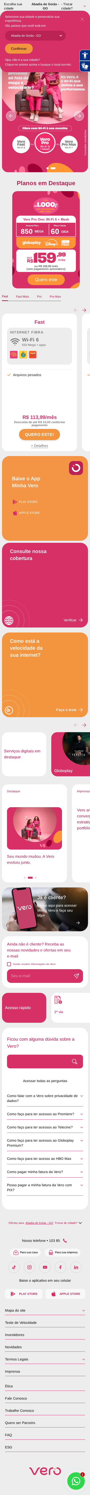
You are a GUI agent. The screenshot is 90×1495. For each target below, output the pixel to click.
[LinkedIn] (76, 1267)
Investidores (14, 1335)
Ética (9, 1386)
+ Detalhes (39, 446)
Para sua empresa (66, 1252)
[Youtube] (45, 1267)
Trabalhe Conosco (19, 1411)
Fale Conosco (16, 1398)
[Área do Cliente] (58, 921)
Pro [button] (39, 296)
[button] (84, 310)
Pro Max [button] (55, 296)
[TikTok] (14, 1267)
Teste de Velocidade (21, 1323)
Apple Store (29, 513)
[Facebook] (60, 1267)
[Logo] (45, 1471)
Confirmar (19, 49)
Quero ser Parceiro (20, 1423)
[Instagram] (29, 1267)
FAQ (8, 1435)
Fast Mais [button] (22, 296)
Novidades (13, 1347)
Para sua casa (29, 1252)
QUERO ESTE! (39, 434)
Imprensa (12, 1371)
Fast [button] (5, 296)
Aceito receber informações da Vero (34, 964)
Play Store (28, 502)
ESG (8, 1447)
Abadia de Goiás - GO (45, 6)
